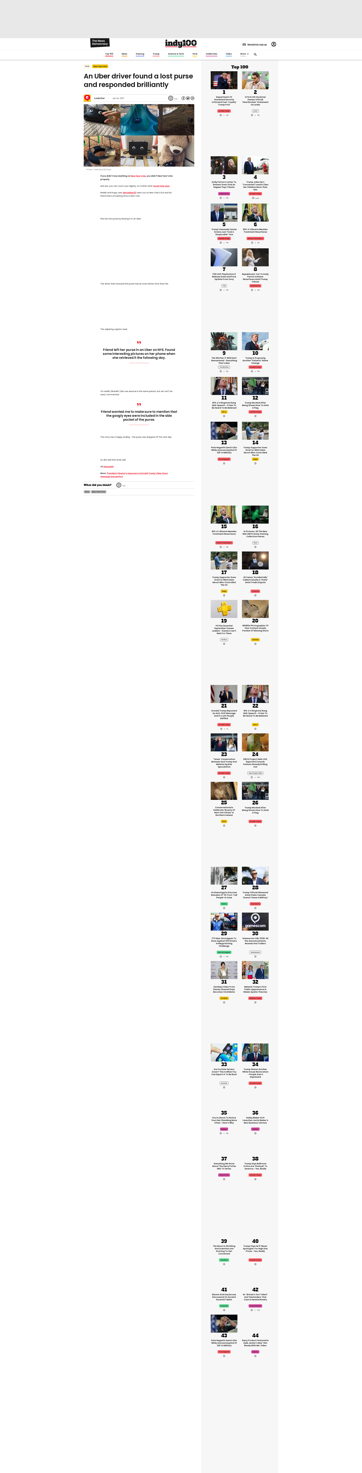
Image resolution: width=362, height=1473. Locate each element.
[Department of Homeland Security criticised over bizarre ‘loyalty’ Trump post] (224, 79)
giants (224, 904)
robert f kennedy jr (255, 238)
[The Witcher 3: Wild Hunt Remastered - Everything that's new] (224, 340)
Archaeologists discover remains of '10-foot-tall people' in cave (224, 895)
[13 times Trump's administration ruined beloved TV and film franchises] (224, 1454)
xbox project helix (255, 773)
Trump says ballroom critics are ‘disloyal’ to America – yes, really (255, 1166)
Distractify (108, 466)
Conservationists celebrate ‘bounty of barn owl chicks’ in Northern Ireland (224, 811)
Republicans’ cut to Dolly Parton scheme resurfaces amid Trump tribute (255, 278)
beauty (224, 1129)
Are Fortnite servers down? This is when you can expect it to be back (224, 1072)
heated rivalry (255, 1306)
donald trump (224, 111)
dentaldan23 (129, 192)
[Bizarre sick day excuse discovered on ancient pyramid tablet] (224, 1277)
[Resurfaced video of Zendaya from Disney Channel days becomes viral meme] (224, 969)
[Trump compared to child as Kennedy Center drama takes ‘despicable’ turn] (224, 212)
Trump (156, 54)
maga (255, 459)
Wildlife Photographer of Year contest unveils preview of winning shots (255, 628)
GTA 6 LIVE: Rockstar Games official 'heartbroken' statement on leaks (255, 101)
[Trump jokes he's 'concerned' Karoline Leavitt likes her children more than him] (255, 164)
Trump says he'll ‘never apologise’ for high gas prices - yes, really (255, 1248)
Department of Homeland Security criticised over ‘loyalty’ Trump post (224, 101)
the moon (224, 1260)
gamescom (255, 952)
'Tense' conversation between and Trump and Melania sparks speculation (224, 763)
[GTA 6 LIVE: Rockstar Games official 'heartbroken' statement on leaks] (255, 79)
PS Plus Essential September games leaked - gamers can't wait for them (224, 629)
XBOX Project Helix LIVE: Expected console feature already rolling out (255, 763)
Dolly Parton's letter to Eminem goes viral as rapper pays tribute (224, 184)
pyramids (224, 1306)
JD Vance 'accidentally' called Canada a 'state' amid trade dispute (255, 580)
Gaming (140, 54)
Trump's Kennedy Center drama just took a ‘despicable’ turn (224, 232)
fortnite (224, 1083)
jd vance (255, 591)
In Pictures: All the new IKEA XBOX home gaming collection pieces (255, 534)
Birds (224, 821)
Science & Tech (176, 54)
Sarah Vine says (161, 186)
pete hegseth (224, 459)
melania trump (255, 998)
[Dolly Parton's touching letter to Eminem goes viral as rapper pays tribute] (224, 164)
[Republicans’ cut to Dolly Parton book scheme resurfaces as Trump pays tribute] (255, 257)
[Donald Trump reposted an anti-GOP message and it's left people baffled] (224, 693)
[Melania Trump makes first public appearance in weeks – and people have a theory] (255, 969)
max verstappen (224, 952)
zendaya (224, 998)
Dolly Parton (255, 286)
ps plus (224, 640)
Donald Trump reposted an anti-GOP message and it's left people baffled (224, 714)
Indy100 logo (181, 44)
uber (87, 492)
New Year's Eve (138, 176)
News (124, 54)
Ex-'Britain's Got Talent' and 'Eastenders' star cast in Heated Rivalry (255, 1297)
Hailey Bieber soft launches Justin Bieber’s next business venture (255, 1120)
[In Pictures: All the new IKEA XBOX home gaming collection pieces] (255, 514)
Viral (194, 54)
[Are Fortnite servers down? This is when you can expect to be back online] (224, 1052)
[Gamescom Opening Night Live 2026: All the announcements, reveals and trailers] (255, 921)
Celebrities (211, 54)
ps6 (224, 286)
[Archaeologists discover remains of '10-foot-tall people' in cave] (224, 875)
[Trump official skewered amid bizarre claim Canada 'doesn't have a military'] (255, 875)
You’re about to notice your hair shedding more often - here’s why (224, 1120)
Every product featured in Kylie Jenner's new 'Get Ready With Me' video (255, 1343)
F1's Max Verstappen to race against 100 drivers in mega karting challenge (224, 942)
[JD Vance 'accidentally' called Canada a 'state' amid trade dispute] (255, 560)
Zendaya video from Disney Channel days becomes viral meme (224, 989)
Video (229, 54)
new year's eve (100, 66)
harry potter (224, 1175)
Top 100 (109, 54)
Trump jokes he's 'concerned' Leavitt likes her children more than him (255, 186)
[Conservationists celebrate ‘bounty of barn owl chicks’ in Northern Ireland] (224, 791)
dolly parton (224, 194)
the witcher (224, 367)
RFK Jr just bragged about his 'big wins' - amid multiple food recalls (255, 1427)
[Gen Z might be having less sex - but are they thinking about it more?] (224, 1405)
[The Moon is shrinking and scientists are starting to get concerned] (224, 1228)
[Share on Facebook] (183, 98)
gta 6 (255, 111)
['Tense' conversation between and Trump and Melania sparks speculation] (224, 742)
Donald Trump (224, 238)
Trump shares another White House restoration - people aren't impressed (255, 1073)
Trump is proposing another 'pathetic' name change (255, 360)
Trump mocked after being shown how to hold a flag (255, 405)
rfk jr (224, 412)
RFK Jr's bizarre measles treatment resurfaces (255, 230)
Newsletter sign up (257, 44)
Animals (255, 640)
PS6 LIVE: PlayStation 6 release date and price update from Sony (224, 276)
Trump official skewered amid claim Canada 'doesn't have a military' (255, 895)
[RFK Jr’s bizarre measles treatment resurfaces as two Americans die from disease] (255, 212)
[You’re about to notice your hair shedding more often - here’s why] (224, 1100)
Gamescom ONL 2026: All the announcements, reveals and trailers (255, 941)
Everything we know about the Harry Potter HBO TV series (224, 1166)
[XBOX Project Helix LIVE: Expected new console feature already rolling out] (255, 742)
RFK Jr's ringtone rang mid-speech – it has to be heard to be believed (224, 405)
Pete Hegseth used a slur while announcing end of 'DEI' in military (224, 450)
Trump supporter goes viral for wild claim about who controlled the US (255, 451)
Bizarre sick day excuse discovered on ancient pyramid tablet (224, 1297)
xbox (255, 543)
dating (224, 1437)
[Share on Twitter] (188, 98)
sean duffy (255, 904)
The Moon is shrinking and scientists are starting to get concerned (224, 1250)
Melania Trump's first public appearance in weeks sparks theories (255, 989)
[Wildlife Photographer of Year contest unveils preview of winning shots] (255, 609)
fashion (255, 1129)
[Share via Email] (192, 98)
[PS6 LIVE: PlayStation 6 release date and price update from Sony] (224, 257)
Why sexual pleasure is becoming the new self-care (224, 1425)
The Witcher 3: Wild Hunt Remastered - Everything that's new (224, 360)
